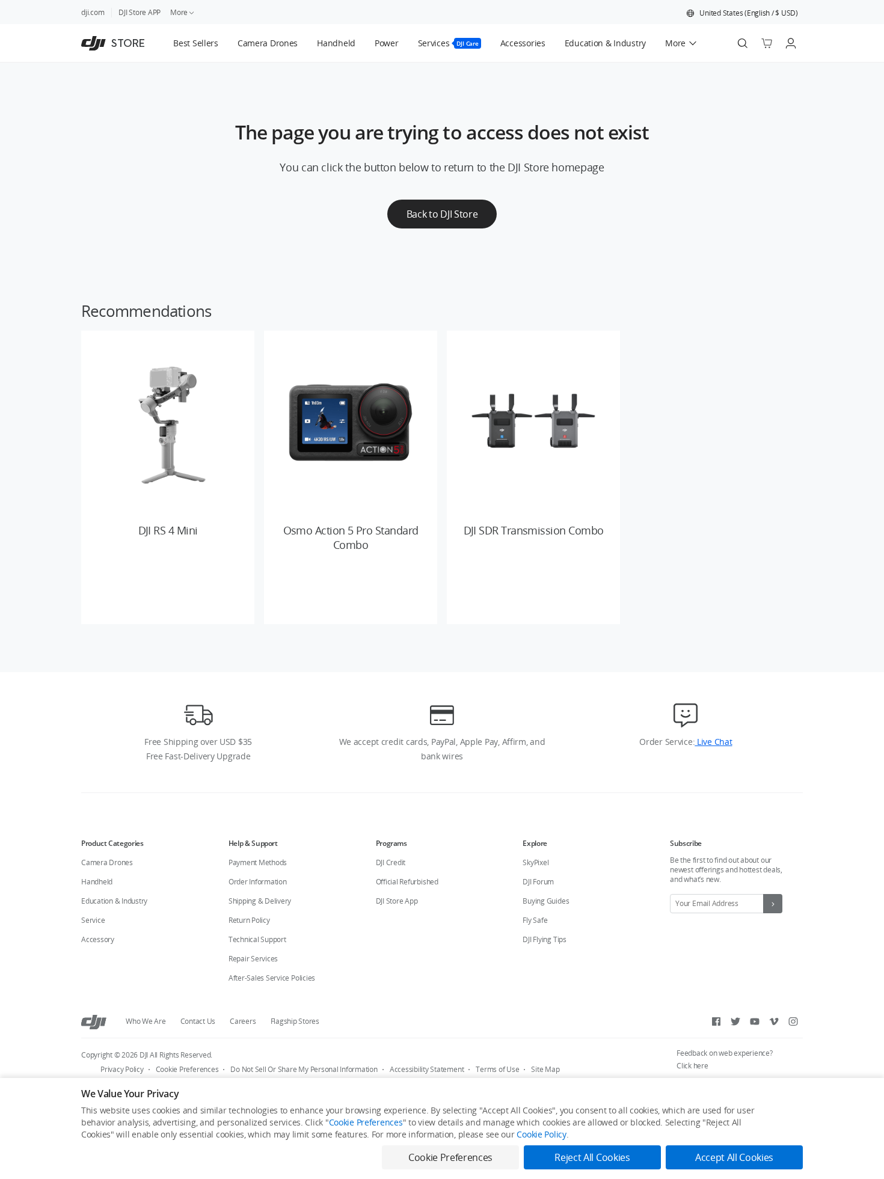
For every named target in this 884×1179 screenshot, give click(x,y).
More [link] (179, 12)
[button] (742, 13)
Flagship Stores (295, 1021)
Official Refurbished (407, 882)
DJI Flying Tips (544, 939)
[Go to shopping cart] (767, 43)
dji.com (92, 12)
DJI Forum (538, 882)
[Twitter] (735, 1021)
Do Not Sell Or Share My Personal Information (303, 1069)
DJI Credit (391, 862)
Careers (243, 1021)
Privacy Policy (122, 1069)
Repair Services (253, 959)
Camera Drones (107, 862)
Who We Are (146, 1021)
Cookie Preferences (187, 1069)
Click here (692, 1066)
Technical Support (257, 939)
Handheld (96, 882)
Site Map (545, 1069)
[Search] (743, 43)
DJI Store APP (139, 12)
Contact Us (198, 1021)
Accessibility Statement (427, 1069)
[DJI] (93, 1021)
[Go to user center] (791, 43)
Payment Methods (258, 862)
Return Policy (249, 920)
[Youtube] (754, 1021)
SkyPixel (535, 862)
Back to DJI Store (442, 214)
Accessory (97, 939)
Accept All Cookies (734, 1157)
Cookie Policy (541, 1134)
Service (93, 920)
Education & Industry (114, 901)
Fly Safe (535, 920)
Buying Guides (546, 901)
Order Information (258, 882)
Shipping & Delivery (260, 901)
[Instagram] (793, 1021)
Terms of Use (497, 1069)
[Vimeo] (774, 1021)
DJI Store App (397, 901)
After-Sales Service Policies (272, 978)
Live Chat (713, 741)
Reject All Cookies (592, 1157)
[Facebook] (716, 1021)
